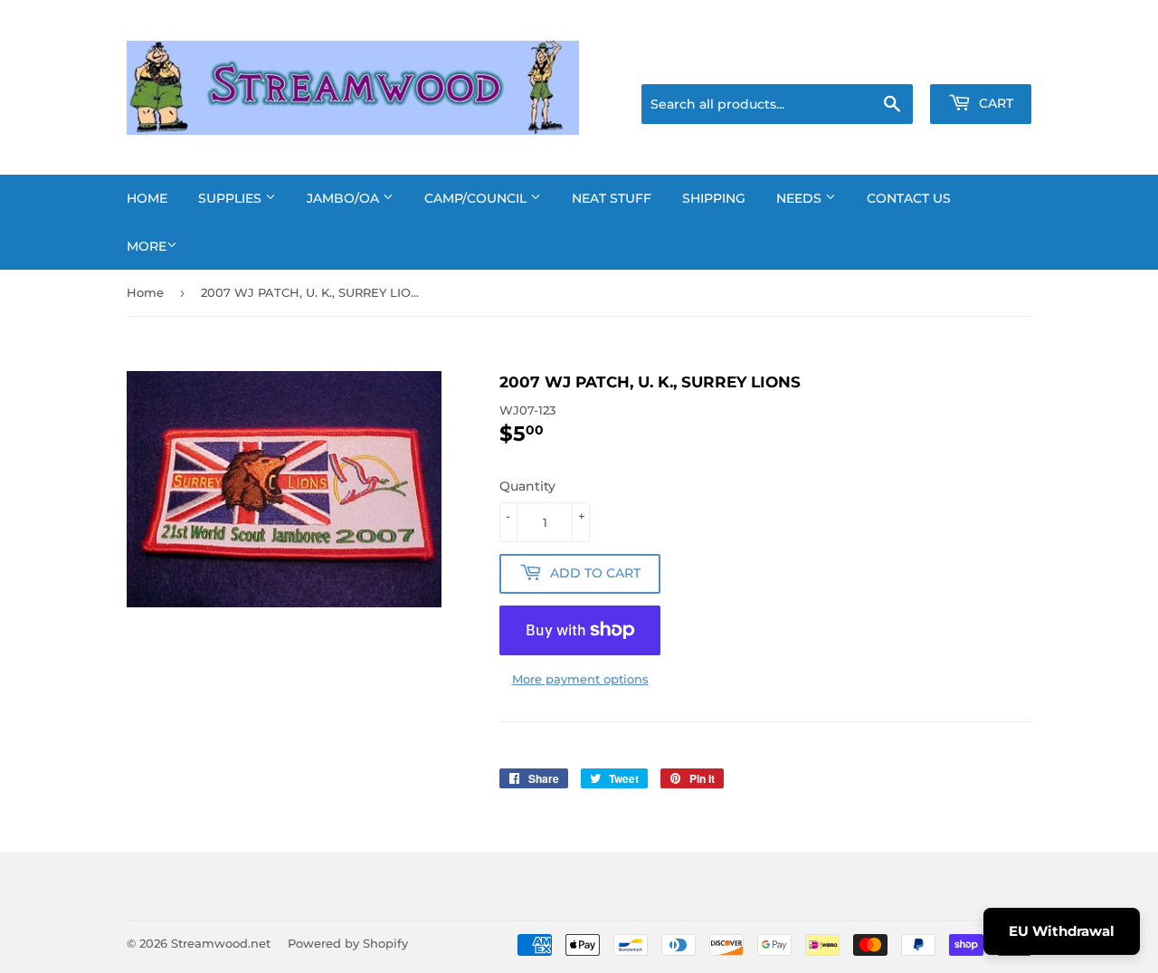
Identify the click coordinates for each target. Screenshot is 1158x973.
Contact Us (909, 198)
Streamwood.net (221, 943)
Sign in (888, 61)
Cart (994, 103)
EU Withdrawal (1062, 931)
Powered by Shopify (348, 943)
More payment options (580, 679)
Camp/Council (477, 198)
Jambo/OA (345, 198)
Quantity (527, 486)
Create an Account (981, 61)
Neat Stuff (611, 198)
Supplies (231, 198)
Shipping (713, 198)
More (146, 246)
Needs (800, 198)
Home (147, 198)
